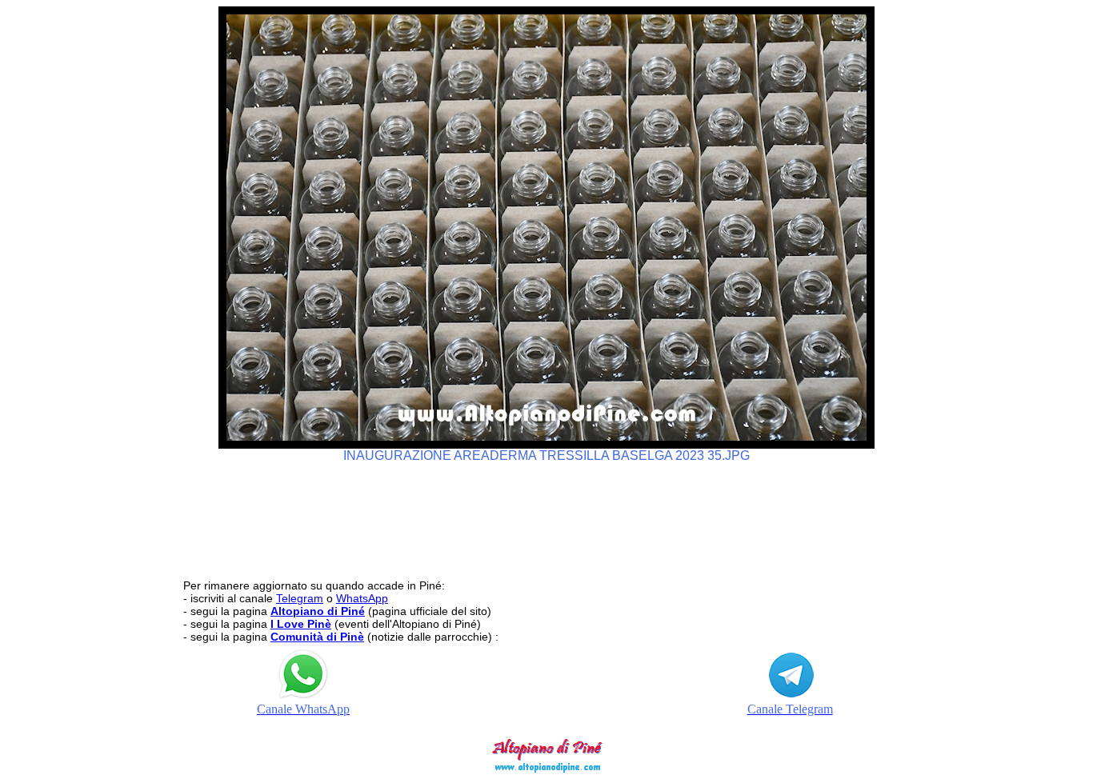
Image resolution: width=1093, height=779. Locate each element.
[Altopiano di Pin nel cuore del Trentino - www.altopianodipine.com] (546, 768)
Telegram (299, 598)
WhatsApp (362, 598)
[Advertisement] (546, 513)
